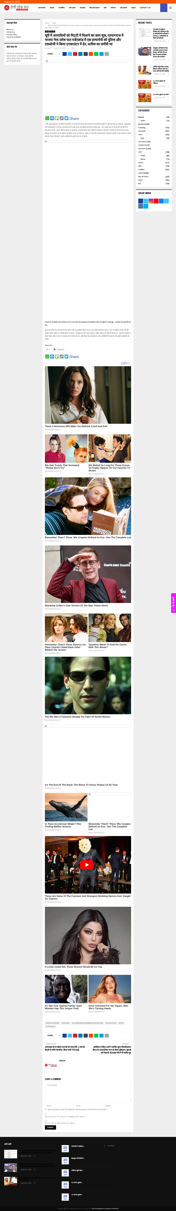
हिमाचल (143, 159)
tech (142, 138)
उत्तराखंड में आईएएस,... (78, 1146)
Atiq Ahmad (65, 1023)
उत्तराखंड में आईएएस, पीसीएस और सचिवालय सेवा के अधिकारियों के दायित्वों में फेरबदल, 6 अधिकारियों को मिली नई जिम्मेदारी (161, 33)
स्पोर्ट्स (133, 8)
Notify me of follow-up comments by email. (65, 1117)
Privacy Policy (12, 34)
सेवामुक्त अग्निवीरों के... (77, 1158)
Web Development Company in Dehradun (105, 1208)
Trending (141, 128)
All (104, 1146)
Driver (121, 1023)
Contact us (11, 32)
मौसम (139, 166)
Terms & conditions (14, 37)
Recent (141, 124)
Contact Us (145, 8)
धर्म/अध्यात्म (123, 8)
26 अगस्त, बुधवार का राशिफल (159, 82)
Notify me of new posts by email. (60, 1123)
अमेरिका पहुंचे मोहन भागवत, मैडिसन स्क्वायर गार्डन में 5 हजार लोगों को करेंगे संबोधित (161, 68)
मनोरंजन (113, 8)
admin (49, 48)
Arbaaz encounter (52, 1023)
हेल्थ (105, 8)
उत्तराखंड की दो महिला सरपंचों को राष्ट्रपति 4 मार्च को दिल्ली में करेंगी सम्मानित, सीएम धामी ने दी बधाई (65, 1048)
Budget (141, 117)
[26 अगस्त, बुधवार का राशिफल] (144, 84)
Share (74, 118)
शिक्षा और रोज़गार (94, 8)
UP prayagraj (50, 1026)
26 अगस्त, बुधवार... (77, 1182)
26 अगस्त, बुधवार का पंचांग (161, 94)
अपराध (46, 31)
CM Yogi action (111, 1023)
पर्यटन (140, 152)
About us (10, 29)
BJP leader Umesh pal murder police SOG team (87, 1023)
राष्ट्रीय (52, 8)
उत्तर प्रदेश (72, 8)
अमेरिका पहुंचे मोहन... (77, 1170)
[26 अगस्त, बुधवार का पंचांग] (144, 98)
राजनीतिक (61, 8)
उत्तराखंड (82, 8)
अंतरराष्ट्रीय (41, 8)
